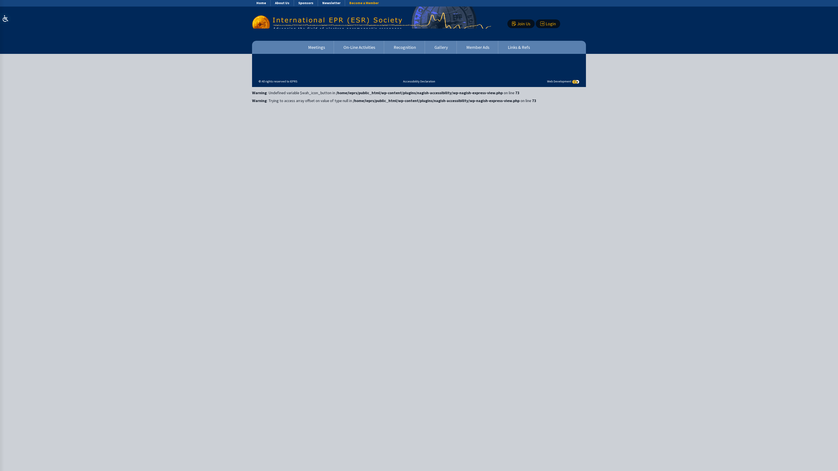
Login (551, 23)
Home (261, 3)
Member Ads (477, 47)
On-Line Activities (359, 47)
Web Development (559, 81)
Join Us (523, 23)
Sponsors (305, 3)
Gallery (441, 47)
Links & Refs (519, 47)
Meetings (316, 47)
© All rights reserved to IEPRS (278, 81)
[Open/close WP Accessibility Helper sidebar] (5, 18)
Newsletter (331, 3)
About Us (282, 3)
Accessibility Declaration (419, 81)
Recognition (405, 47)
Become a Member (364, 3)
